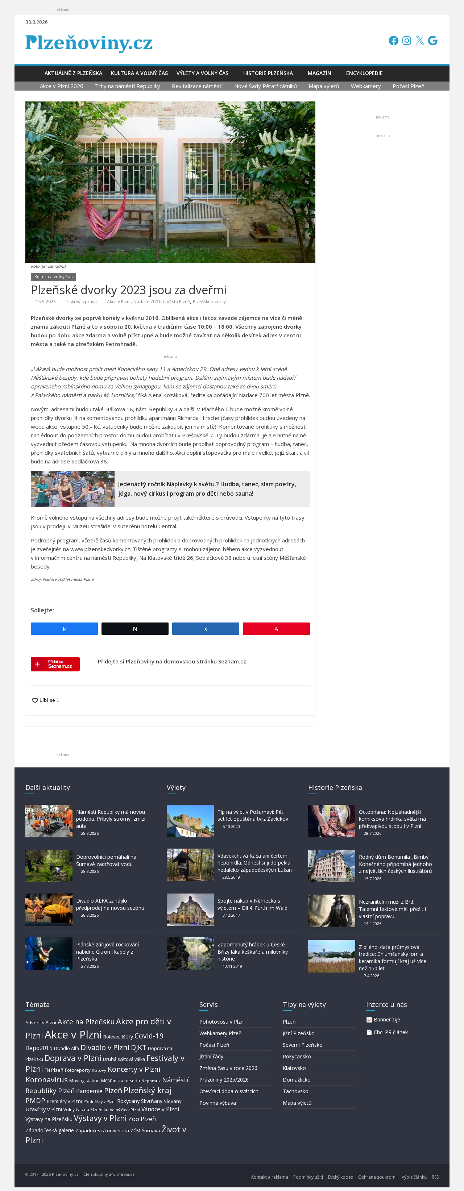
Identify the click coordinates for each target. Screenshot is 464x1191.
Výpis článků (414, 1177)
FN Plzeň (54, 1070)
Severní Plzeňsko (303, 1044)
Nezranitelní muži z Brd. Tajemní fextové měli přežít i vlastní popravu (392, 908)
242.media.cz (121, 1174)
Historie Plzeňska (268, 73)
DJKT (138, 1047)
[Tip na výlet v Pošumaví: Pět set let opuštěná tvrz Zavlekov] (190, 808)
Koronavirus (46, 1079)
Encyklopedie (364, 73)
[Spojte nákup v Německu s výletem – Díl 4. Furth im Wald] (190, 897)
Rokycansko (297, 1056)
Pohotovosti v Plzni (222, 1021)
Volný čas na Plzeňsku (85, 1109)
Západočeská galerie (49, 1130)
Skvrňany (151, 1101)
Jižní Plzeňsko (299, 1033)
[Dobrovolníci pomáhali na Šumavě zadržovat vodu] (48, 853)
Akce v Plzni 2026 (61, 85)
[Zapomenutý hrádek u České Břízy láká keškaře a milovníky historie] (190, 940)
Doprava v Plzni (73, 1058)
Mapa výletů (323, 85)
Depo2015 (39, 1048)
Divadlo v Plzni (104, 1047)
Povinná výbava (217, 1102)
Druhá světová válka (124, 1059)
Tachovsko (295, 1091)
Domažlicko (297, 1079)
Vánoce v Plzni (160, 1109)
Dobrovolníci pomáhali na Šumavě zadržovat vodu (106, 860)
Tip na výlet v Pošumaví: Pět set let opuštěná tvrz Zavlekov (253, 815)
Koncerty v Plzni (134, 1069)
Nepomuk (151, 1080)
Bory (127, 1036)
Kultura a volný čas (139, 73)
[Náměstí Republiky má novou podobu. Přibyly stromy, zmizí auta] (48, 808)
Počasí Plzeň (408, 85)
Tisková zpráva (81, 302)
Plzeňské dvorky (209, 302)
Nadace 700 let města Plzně (161, 302)
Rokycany (128, 1100)
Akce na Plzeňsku (86, 1021)
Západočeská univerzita (102, 1130)
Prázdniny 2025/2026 (224, 1079)
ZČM (135, 1130)
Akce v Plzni (118, 302)
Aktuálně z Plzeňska (73, 73)
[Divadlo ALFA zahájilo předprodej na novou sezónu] (48, 897)
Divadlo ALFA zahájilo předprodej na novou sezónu (110, 904)
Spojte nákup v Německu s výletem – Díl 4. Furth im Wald (252, 904)
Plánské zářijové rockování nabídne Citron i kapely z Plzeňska (107, 951)
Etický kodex (340, 1177)
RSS (435, 1177)
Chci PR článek (391, 1032)
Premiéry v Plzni (64, 1101)
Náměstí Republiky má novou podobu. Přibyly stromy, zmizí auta (110, 818)
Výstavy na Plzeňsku (48, 1119)
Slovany (173, 1101)
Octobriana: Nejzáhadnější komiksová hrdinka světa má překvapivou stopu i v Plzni (392, 818)
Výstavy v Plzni (100, 1118)
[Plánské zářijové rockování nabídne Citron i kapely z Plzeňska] (48, 940)
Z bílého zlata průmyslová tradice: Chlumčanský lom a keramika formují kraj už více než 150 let (392, 958)
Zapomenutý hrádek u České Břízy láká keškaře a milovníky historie (253, 951)
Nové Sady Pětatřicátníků (265, 85)
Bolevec (111, 1037)
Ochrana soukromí (377, 1177)
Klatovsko (294, 1068)
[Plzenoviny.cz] (32, 73)
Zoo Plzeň (142, 1119)
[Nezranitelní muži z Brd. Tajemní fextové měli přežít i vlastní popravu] (331, 898)
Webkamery (366, 85)
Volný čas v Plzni (125, 1109)
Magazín (319, 73)
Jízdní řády (211, 1056)
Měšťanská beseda (120, 1081)
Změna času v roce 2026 (228, 1068)
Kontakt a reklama (269, 1177)
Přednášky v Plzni (99, 1101)
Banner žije (387, 1019)
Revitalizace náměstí (197, 85)
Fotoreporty (77, 1070)
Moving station (84, 1081)
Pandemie (89, 1091)
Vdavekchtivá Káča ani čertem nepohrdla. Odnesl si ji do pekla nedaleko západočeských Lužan (255, 862)
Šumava (151, 1130)
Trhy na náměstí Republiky (127, 85)
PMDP (35, 1100)
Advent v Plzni (40, 1022)
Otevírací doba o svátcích (228, 1091)
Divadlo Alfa (66, 1048)
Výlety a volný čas (202, 73)
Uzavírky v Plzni (43, 1109)
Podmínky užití (308, 1177)
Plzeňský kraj (147, 1090)
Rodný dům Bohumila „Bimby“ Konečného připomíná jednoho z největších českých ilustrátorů (395, 863)
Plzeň (113, 1090)
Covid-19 (148, 1036)
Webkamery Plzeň (220, 1033)
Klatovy (99, 1070)
